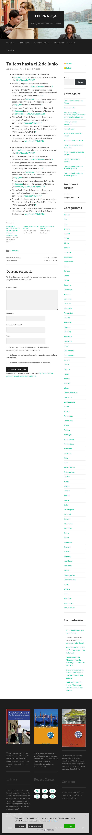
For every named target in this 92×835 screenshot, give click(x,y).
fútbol (66, 346)
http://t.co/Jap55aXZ (35, 114)
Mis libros (24, 43)
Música (66, 411)
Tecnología (68, 542)
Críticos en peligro (51, 259)
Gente (66, 364)
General (67, 360)
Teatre (66, 533)
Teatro (66, 537)
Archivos (67, 194)
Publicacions (69, 444)
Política (67, 430)
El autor (10, 43)
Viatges (67, 589)
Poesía (66, 425)
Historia (67, 369)
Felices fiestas (69, 129)
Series (66, 505)
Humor (66, 374)
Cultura (67, 271)
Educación (68, 308)
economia (67, 299)
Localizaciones (69, 402)
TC (21, 69)
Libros (66, 388)
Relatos (72, 43)
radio (66, 463)
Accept (69, 826)
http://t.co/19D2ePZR (34, 141)
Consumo (67, 252)
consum (67, 247)
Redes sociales (69, 472)
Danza (66, 280)
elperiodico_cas (20, 77)
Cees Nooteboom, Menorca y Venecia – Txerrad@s (74, 660)
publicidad (68, 449)
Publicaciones (69, 439)
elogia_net (18, 104)
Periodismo (14, 250)
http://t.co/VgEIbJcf (32, 123)
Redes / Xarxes (69, 467)
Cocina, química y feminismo (70, 123)
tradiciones (68, 561)
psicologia (68, 435)
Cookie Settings (35, 826)
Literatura (68, 397)
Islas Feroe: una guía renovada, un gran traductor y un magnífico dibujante (74, 114)
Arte (65, 219)
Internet (67, 383)
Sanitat (66, 500)
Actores (67, 215)
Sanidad (67, 495)
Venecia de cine (41, 43)
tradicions (68, 566)
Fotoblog (67, 332)
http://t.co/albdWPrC (25, 80)
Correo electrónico (14, 325)
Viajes (9, 50)
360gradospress (37, 86)
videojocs (67, 598)
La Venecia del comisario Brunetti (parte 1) (73, 174)
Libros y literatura (71, 392)
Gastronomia (69, 350)
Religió (66, 481)
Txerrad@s (46, 16)
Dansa (66, 276)
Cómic (66, 243)
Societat (67, 519)
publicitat (67, 453)
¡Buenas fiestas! (70, 108)
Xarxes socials (69, 608)
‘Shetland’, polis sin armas (73, 140)
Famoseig (67, 322)
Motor (66, 406)
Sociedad (67, 514)
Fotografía (68, 336)
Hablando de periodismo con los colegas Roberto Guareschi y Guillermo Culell (13, 230)
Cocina (66, 238)
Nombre (10, 313)
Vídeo (66, 594)
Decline (21, 826)
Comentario (11, 287)
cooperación (68, 261)
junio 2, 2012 (12, 69)
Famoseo (67, 327)
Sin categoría (69, 509)
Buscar (66, 77)
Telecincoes (18, 111)
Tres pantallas (13, 259)
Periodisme (68, 416)
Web (8, 336)
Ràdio (66, 458)
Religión (67, 486)
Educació (67, 304)
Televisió (67, 547)
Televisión (67, 556)
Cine (65, 224)
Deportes (67, 285)
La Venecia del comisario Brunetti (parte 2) (73, 167)
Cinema (67, 229)
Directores (68, 290)
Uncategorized (69, 575)
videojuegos (68, 603)
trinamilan (30, 99)
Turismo (67, 570)
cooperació (68, 257)
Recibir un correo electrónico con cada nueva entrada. (30, 362)
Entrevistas (59, 43)
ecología (67, 294)
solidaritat (68, 528)
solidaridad (68, 523)
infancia (67, 378)
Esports (67, 318)
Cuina (66, 266)
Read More (53, 821)
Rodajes (67, 491)
